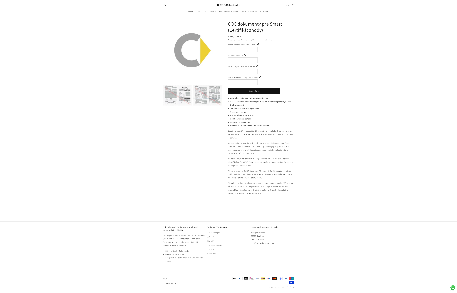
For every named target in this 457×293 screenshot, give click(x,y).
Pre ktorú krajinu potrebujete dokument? (241, 67)
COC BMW (210, 241)
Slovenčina (169, 283)
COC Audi (210, 237)
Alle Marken (211, 253)
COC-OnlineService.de (278, 287)
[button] (165, 5)
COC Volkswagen (213, 233)
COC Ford (210, 249)
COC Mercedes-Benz (214, 245)
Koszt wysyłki (249, 40)
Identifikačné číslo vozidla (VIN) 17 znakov (242, 45)
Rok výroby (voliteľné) (235, 56)
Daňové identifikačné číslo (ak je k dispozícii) (243, 78)
